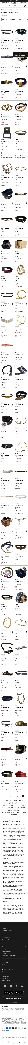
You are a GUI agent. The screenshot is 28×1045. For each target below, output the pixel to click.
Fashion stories (6, 980)
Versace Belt (14, 814)
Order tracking (6, 937)
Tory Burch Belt (20, 812)
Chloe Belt (7, 804)
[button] (25, 6)
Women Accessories (20, 10)
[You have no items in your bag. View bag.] (25, 6)
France (3, 1037)
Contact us (5, 965)
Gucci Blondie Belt (20, 807)
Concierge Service (7, 930)
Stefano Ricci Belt (9, 802)
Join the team (5, 978)
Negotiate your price (6, 156)
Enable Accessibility (14, 0)
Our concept (5, 928)
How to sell (5, 949)
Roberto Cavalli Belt (13, 811)
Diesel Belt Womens (17, 804)
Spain (23, 1037)
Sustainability (5, 974)
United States (14, 1037)
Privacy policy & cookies (13, 1002)
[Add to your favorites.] (12, 41)
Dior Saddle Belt (19, 805)
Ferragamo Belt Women (8, 812)
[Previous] (10, 796)
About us (4, 972)
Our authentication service (9, 940)
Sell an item (5, 953)
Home (2, 10)
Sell (3, 946)
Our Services (6, 926)
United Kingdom (8, 1037)
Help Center (5, 962)
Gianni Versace (10, 10)
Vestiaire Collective (8, 969)
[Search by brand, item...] (2, 6)
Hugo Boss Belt (17, 800)
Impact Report (5, 976)
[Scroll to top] (23, 796)
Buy (3, 935)
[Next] (17, 796)
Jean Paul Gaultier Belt (13, 809)
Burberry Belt (19, 802)
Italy (25, 1037)
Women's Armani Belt (7, 807)
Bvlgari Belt (8, 800)
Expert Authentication (20, 156)
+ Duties (5, 45)
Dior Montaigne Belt (7, 805)
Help (3, 960)
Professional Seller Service (9, 955)
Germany (19, 1037)
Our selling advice (6, 951)
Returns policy (6, 942)
